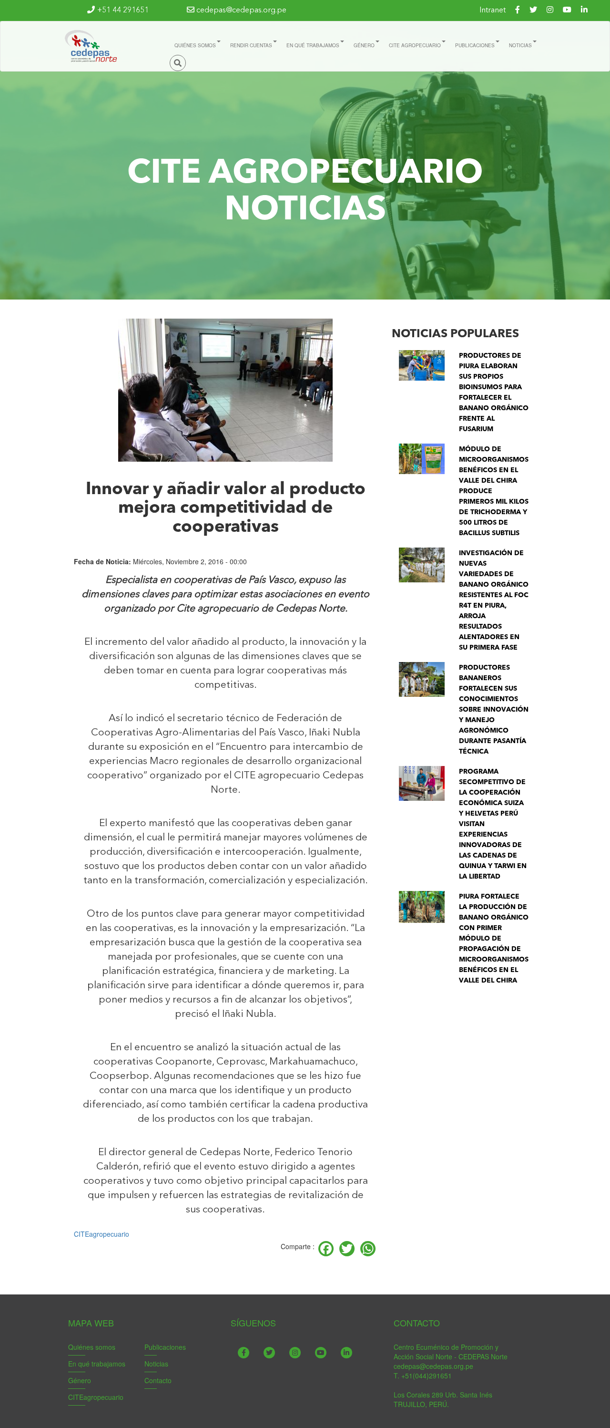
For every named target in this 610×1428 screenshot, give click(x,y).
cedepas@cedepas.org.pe (240, 10)
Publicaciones (165, 1347)
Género (79, 1380)
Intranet (492, 10)
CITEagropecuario (101, 1234)
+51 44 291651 (123, 10)
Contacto (158, 1380)
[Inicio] (90, 46)
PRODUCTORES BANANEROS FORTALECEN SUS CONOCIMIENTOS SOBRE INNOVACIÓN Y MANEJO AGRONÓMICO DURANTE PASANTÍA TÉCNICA (494, 709)
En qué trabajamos (96, 1363)
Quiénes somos (91, 1347)
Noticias (156, 1363)
